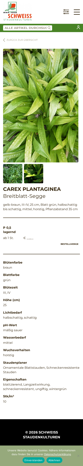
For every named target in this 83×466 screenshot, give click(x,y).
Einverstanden (33, 460)
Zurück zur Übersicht (22, 39)
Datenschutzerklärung (57, 454)
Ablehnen (54, 460)
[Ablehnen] (78, 456)
